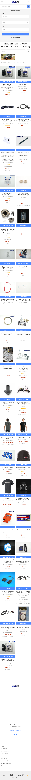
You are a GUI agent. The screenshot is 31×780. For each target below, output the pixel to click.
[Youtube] (17, 734)
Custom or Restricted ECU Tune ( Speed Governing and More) (7, 661)
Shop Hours (4, 758)
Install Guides (4, 753)
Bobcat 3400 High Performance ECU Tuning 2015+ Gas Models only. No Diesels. (7, 86)
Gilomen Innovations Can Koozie (8, 530)
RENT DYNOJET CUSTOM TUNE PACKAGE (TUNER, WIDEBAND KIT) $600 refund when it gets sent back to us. (23, 593)
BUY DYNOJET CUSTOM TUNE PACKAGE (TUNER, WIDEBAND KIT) (8, 627)
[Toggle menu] (2, 2)
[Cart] (29, 2)
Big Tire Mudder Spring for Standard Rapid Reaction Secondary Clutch (8, 267)
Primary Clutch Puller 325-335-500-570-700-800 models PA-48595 (23, 154)
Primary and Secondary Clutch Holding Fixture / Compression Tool (23, 368)
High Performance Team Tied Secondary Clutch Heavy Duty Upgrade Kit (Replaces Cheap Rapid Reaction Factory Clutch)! (8, 230)
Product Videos (5, 756)
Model (3, 26)
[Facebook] (14, 734)
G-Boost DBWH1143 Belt (23, 228)
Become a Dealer (5, 751)
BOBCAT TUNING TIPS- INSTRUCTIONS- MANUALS (12, 62)
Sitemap (3, 765)
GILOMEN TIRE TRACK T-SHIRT (23, 437)
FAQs (2, 746)
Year (3, 20)
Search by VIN (15, 37)
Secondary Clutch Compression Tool (7, 367)
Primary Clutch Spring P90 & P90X (23, 266)
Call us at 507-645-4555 (15, 730)
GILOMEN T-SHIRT (8, 498)
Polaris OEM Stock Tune (23, 84)
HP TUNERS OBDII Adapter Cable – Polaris (8, 592)
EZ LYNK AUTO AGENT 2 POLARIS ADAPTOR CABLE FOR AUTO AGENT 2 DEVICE (23, 121)
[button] (28, 51)
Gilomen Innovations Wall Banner (23, 530)
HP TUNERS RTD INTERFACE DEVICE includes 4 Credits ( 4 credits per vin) (23, 561)
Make (3, 13)
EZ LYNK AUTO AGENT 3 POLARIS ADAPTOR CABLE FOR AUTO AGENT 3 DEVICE (8, 121)
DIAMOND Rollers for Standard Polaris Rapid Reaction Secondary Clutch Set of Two (23, 195)
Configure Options (7, 81)
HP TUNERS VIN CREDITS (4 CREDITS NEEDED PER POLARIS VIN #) (7, 561)
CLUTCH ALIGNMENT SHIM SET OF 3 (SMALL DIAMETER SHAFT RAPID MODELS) (23, 301)
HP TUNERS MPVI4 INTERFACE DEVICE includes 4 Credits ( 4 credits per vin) (23, 500)
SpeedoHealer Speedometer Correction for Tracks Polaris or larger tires (23, 403)
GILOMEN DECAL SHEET (7, 467)
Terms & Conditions (6, 763)
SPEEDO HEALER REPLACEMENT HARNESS (23, 626)
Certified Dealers (5, 761)
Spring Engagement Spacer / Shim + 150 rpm (8, 333)
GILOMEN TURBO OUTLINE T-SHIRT (8, 438)
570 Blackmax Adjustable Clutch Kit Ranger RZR (8, 194)
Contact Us (4, 748)
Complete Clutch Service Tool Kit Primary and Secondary (23, 333)
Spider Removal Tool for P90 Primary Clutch (8, 403)
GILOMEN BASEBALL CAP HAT (23, 467)
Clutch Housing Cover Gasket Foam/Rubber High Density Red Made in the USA (8, 301)
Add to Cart (7, 116)
